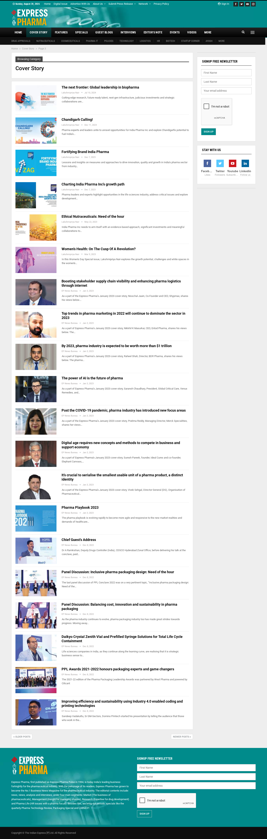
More (207, 32)
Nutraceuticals (45, 40)
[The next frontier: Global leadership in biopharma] (35, 98)
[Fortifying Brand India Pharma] (35, 163)
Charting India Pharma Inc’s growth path (93, 184)
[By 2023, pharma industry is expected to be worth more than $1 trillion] (35, 357)
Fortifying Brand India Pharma (85, 152)
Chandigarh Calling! (77, 119)
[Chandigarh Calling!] (35, 130)
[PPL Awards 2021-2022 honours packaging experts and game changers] (35, 680)
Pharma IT (92, 40)
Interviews (128, 32)
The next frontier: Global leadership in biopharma (100, 87)
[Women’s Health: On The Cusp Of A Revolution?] (35, 260)
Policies (108, 40)
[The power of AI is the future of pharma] (35, 389)
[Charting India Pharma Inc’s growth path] (35, 195)
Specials (81, 32)
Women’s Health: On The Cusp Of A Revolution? (99, 249)
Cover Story (38, 32)
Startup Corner (190, 40)
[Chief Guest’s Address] (35, 551)
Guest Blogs (104, 32)
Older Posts (22, 736)
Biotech (170, 40)
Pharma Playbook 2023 (80, 507)
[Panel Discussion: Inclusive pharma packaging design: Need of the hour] (35, 583)
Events (175, 32)
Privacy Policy (161, 3)
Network (143, 3)
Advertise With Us (80, 3)
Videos (191, 32)
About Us (98, 3)
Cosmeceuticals (70, 40)
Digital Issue (60, 3)
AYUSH (209, 40)
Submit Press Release (120, 3)
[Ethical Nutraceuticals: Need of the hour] (35, 227)
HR (158, 40)
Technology (126, 40)
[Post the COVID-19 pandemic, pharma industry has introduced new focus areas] (35, 421)
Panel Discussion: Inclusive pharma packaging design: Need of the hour (118, 572)
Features (61, 32)
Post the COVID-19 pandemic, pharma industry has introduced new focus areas (124, 410)
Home (47, 3)
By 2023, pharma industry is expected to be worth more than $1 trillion (117, 346)
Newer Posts (181, 736)
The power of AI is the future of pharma (92, 378)
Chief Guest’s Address (79, 540)
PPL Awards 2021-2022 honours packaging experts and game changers (118, 669)
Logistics (145, 40)
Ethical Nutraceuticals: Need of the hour (93, 216)
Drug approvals (20, 40)
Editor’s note (153, 32)
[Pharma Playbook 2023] (35, 518)
